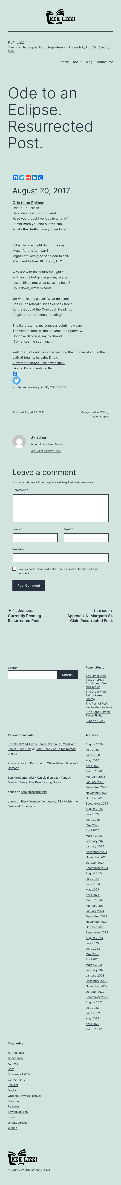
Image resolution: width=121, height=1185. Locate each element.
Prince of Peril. (95, 721)
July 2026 (92, 749)
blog (89, 62)
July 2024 (92, 878)
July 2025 (92, 814)
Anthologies (16, 1052)
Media (12, 1090)
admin (12, 801)
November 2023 (96, 921)
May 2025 (92, 825)
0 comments (33, 368)
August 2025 (94, 808)
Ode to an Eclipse (28, 202)
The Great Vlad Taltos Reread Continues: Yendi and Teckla (97, 681)
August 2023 (94, 938)
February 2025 (95, 841)
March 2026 (94, 771)
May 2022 (92, 1018)
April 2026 (92, 766)
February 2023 (95, 970)
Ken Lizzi (16, 42)
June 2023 (93, 948)
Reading (13, 1106)
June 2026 (93, 755)
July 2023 (92, 943)
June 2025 (93, 819)
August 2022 (94, 1002)
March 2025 (94, 835)
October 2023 (95, 927)
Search (12, 667)
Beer (11, 1069)
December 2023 (96, 916)
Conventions (16, 1079)
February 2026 (95, 776)
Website (18, 549)
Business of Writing (20, 1074)
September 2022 (97, 997)
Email (68, 529)
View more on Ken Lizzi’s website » (38, 363)
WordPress (42, 1169)
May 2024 (92, 889)
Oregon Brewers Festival (24, 1095)
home (65, 62)
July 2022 (92, 1007)
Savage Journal (18, 1111)
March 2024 (94, 900)
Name (17, 529)
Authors (13, 1063)
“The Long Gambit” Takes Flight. (98, 713)
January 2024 (95, 911)
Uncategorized (18, 1122)
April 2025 (92, 830)
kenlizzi (13, 1085)
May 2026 (92, 760)
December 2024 (96, 852)
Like (15, 368)
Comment (20, 490)
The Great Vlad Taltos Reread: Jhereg (96, 695)
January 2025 (95, 846)
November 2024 (97, 857)
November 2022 (96, 986)
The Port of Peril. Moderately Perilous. (99, 705)
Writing (104, 412)
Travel (12, 1117)
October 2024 (95, 862)
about (77, 62)
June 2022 (93, 1013)
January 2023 (95, 975)
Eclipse (104, 416)
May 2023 (92, 954)
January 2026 (95, 782)
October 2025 (95, 798)
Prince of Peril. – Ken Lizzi (25, 763)
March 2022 (94, 1029)
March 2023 (94, 964)
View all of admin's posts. (46, 450)
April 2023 (92, 959)
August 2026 (94, 744)
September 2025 (97, 803)
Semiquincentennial (34, 792)
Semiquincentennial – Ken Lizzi (28, 777)
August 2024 (94, 873)
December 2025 (96, 787)
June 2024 (93, 884)
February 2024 (95, 905)
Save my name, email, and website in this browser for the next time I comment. (59, 571)
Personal (13, 1101)
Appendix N (15, 1058)
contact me (104, 62)
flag (51, 368)
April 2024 (93, 894)
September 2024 (97, 868)
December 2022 (96, 980)
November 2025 (96, 792)
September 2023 (97, 932)
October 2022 (95, 991)
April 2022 (92, 1024)
